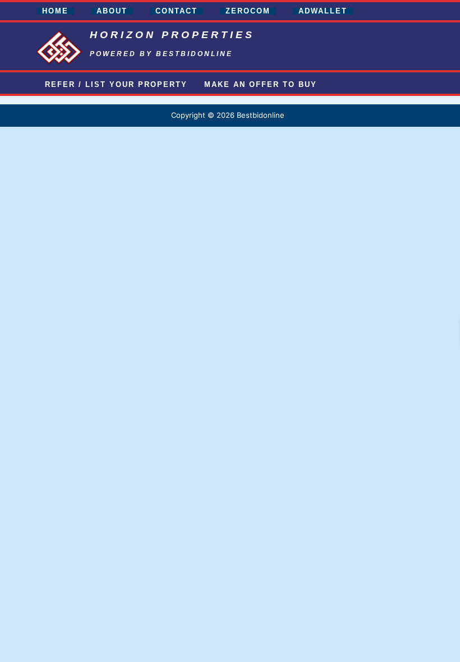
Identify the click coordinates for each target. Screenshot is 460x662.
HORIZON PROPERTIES (172, 34)
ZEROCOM (248, 11)
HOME (55, 11)
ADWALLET (322, 11)
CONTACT (176, 11)
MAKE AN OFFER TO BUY (260, 85)
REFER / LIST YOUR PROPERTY (116, 85)
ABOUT (111, 11)
